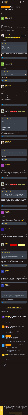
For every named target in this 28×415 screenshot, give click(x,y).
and (8, 136)
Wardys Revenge (5, 11)
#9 (26, 217)
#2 (26, 40)
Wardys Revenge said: (6, 43)
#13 (26, 290)
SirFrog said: (4, 150)
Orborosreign (9, 331)
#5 (26, 115)
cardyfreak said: (5, 71)
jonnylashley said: (5, 252)
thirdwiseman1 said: (6, 118)
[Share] (25, 23)
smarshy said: (4, 292)
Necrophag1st (8, 347)
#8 (26, 188)
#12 (26, 276)
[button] (2, 2)
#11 (26, 249)
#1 (26, 23)
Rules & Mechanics (12, 355)
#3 (26, 68)
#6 (26, 147)
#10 (26, 234)
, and (11, 57)
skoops (7, 328)
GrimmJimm (8, 318)
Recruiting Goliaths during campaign (16, 354)
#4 (26, 91)
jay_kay (7, 355)
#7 (26, 170)
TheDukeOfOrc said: (6, 191)
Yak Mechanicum (14, 318)
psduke (7, 338)
